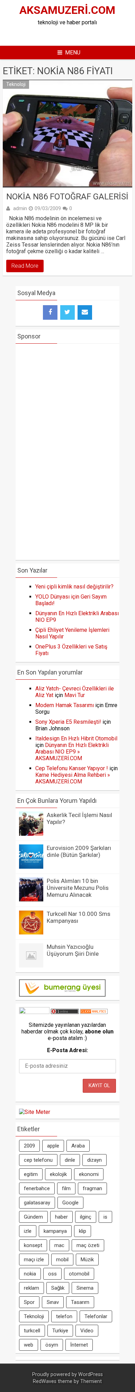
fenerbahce (37, 1188)
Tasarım (80, 1302)
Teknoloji (16, 84)
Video (86, 1330)
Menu (72, 52)
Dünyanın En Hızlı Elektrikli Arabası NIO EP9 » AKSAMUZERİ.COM (72, 752)
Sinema (84, 1288)
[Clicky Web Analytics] (94, 1012)
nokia (30, 1274)
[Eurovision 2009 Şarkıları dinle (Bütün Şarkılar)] (31, 866)
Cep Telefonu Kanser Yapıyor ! (71, 768)
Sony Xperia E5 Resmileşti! (68, 722)
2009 (29, 1146)
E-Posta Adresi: (67, 1050)
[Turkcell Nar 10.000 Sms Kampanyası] (31, 932)
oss (52, 1274)
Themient (91, 1381)
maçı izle (34, 1259)
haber (61, 1217)
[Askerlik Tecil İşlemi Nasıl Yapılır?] (31, 834)
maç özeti (87, 1245)
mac (59, 1245)
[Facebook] (50, 312)
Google (70, 1203)
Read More (24, 266)
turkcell (32, 1330)
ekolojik (58, 1174)
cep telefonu (38, 1160)
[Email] (85, 312)
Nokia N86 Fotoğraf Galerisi (67, 196)
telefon (64, 1316)
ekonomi (89, 1174)
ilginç (85, 1217)
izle (28, 1231)
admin (20, 208)
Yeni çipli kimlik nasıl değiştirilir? (74, 586)
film (66, 1188)
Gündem (33, 1217)
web (28, 1345)
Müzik (87, 1259)
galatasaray (37, 1203)
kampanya (55, 1231)
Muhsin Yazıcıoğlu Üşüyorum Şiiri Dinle (73, 950)
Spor (29, 1302)
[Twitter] (67, 312)
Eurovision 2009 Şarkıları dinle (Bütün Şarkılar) (79, 851)
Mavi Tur (74, 695)
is (105, 1217)
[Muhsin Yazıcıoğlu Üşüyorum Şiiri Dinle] (31, 965)
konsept (33, 1245)
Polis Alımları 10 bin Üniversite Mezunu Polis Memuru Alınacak (78, 887)
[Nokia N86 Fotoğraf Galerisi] (67, 134)
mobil (62, 1259)
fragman (92, 1188)
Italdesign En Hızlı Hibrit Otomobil (76, 738)
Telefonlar (95, 1316)
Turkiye (60, 1330)
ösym (51, 1345)
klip (82, 1231)
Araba (78, 1146)
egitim (31, 1174)
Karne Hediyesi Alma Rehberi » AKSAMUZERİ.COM (72, 778)
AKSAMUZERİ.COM (67, 10)
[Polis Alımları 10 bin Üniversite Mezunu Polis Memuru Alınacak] (31, 899)
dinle (70, 1160)
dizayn (94, 1160)
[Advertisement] (73, 34)
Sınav (53, 1302)
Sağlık (57, 1288)
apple (53, 1146)
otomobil (79, 1274)
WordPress (90, 1374)
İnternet (79, 1345)
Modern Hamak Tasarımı (64, 705)
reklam (31, 1288)
